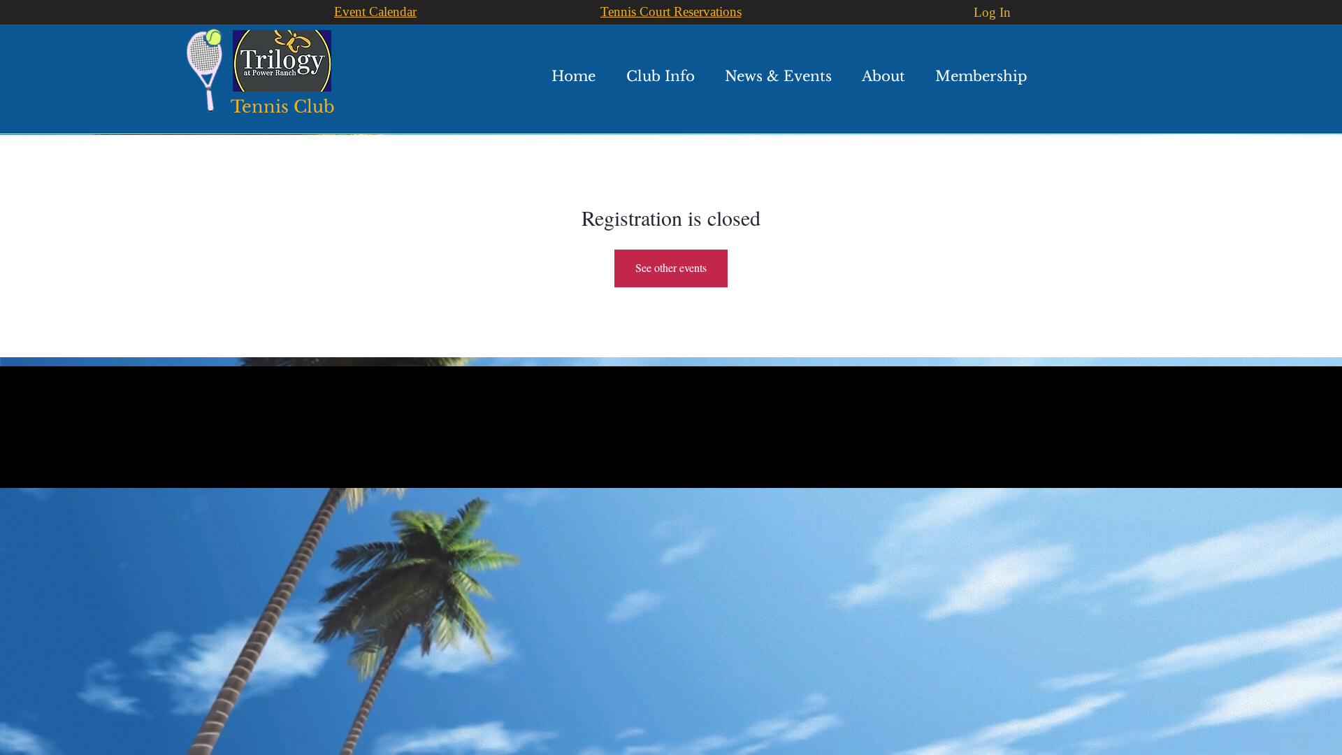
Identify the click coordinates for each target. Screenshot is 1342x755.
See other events (671, 267)
